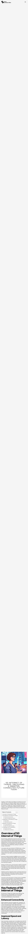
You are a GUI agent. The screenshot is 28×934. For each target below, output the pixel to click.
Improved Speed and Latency (10, 818)
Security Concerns (8, 828)
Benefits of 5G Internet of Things (9, 823)
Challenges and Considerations (9, 827)
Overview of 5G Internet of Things (9, 814)
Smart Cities (7, 820)
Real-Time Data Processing (9, 825)
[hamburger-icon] (25, 2)
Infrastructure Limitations (9, 829)
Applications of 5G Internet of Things (10, 819)
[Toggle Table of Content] (16, 812)
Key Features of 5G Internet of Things (10, 815)
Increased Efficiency (8, 824)
